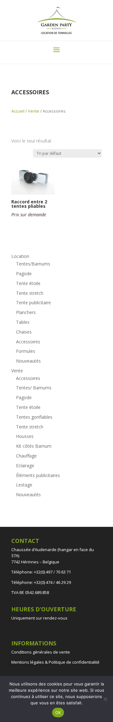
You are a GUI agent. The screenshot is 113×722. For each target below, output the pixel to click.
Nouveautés (28, 361)
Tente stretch (29, 293)
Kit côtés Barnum (33, 446)
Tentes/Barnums (33, 264)
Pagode (24, 274)
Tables (23, 322)
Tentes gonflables (34, 417)
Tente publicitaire (33, 303)
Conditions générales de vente (40, 652)
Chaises (24, 332)
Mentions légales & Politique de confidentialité (55, 662)
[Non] (105, 699)
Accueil (17, 111)
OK (58, 712)
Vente (33, 111)
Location (20, 256)
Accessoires (28, 342)
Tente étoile (28, 283)
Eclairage (25, 466)
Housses (25, 436)
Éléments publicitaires (38, 475)
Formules (25, 351)
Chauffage (26, 456)
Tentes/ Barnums (33, 388)
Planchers (26, 312)
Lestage (24, 485)
